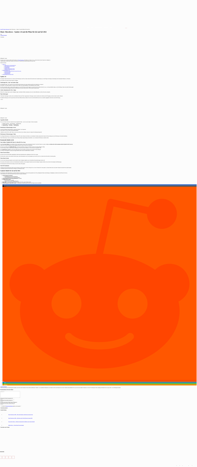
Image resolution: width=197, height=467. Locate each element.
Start (1, 29)
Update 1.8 (4, 64)
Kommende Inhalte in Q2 (6, 70)
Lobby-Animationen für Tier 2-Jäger (10, 66)
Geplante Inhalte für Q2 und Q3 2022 (7, 74)
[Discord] (10, 457)
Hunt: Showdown (6, 29)
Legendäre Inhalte (7, 67)
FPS (2, 29)
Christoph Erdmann (3, 35)
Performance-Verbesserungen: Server (10, 68)
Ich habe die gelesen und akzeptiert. (11, 406)
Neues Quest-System (7, 72)
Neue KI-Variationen (7, 73)
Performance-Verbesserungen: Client (10, 69)
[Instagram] (3, 457)
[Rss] (13, 457)
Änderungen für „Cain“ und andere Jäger (10, 65)
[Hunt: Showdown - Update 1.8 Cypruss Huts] (8, 107)
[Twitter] (7, 457)
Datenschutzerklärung (9, 406)
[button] (127, 27)
